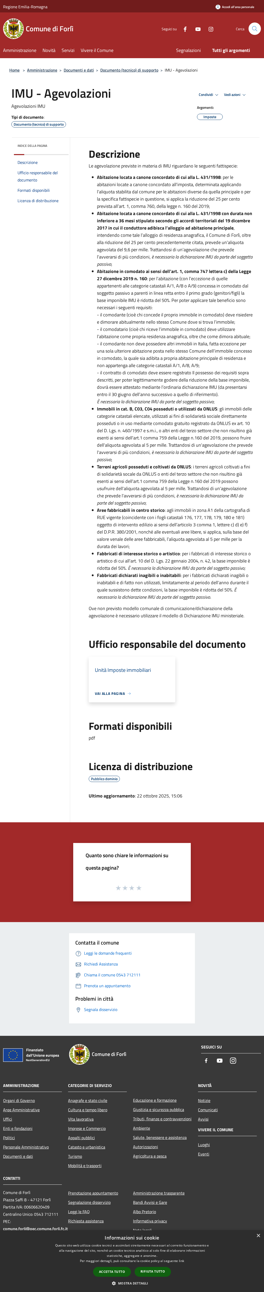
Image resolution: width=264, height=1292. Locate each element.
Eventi (203, 1154)
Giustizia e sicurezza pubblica (158, 1109)
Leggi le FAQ (79, 1212)
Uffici (7, 1119)
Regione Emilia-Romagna (25, 7)
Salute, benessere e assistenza (160, 1137)
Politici (9, 1138)
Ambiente (141, 1128)
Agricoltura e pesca (150, 1156)
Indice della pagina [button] (32, 145)
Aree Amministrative (21, 1110)
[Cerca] (255, 28)
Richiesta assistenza (86, 1221)
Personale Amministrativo (26, 1147)
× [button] (258, 1236)
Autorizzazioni (145, 1147)
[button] (132, 1283)
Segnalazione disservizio (89, 1202)
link (181, 1261)
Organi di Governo (19, 1100)
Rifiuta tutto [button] (153, 1271)
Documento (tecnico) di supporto (129, 70)
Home (14, 70)
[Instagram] (209, 28)
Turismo (75, 1156)
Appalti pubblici (81, 1138)
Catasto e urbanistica (86, 1147)
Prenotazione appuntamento (93, 1193)
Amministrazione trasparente (159, 1193)
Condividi (206, 94)
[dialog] (132, 1261)
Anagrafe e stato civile (87, 1100)
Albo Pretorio (144, 1212)
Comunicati (208, 1110)
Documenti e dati (79, 70)
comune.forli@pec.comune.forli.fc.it (35, 1229)
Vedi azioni (232, 94)
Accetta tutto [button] (112, 1272)
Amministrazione (42, 70)
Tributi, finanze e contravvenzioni (162, 1119)
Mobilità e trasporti (85, 1165)
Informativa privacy (150, 1221)
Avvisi (203, 1119)
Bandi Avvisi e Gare (150, 1202)
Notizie (204, 1100)
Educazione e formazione (155, 1100)
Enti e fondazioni (17, 1128)
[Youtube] (196, 28)
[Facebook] (183, 28)
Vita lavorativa (81, 1119)
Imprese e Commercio (87, 1128)
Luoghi (204, 1145)
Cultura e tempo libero (87, 1110)
